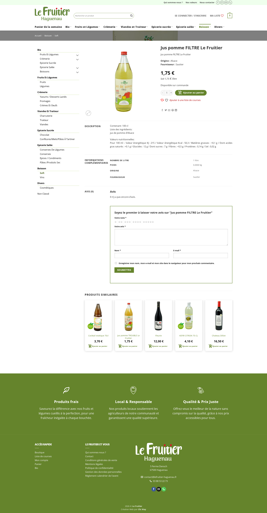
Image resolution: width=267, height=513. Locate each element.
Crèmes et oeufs (48, 105)
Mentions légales (94, 464)
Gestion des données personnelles (103, 471)
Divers (218, 26)
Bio (67, 26)
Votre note (120, 218)
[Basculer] (77, 55)
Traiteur (44, 120)
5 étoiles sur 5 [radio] (148, 222)
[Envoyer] (131, 15)
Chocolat (44, 134)
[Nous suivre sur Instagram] (222, 2)
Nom (117, 250)
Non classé (43, 193)
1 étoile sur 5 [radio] (115, 222)
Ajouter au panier (193, 92)
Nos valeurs (191, 2)
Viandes (44, 124)
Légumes (44, 86)
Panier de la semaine (48, 26)
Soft (56, 35)
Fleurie (158, 335)
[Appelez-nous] (230, 2)
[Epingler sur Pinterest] (172, 110)
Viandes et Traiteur (133, 26)
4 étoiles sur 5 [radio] (136, 222)
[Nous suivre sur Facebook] (218, 2)
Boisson (204, 26)
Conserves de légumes (52, 149)
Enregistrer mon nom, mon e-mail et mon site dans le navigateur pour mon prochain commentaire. (166, 263)
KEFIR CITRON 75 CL (188, 335)
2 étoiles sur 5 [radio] (120, 222)
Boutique (39, 452)
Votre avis (120, 226)
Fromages (45, 101)
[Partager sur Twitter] (166, 110)
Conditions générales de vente (101, 460)
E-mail (177, 250)
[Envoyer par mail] (169, 110)
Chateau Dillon (219, 335)
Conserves (45, 154)
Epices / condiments (50, 158)
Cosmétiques (47, 187)
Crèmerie (109, 26)
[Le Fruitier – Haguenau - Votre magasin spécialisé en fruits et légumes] (52, 13)
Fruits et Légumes (86, 26)
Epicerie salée (185, 26)
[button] (190, 15)
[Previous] (85, 327)
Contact (89, 456)
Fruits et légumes (49, 54)
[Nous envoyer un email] (226, 2)
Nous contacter (207, 2)
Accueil (38, 35)
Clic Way (142, 509)
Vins (42, 177)
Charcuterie (46, 115)
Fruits (43, 82)
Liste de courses (43, 456)
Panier (38, 464)
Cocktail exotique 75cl (98, 335)
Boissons (44, 71)
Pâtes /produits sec (50, 162)
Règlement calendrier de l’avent (101, 475)
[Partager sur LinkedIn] (176, 110)
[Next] (232, 327)
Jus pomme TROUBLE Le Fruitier (128, 336)
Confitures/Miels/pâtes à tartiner (57, 139)
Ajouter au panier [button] (99, 346)
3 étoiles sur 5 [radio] (127, 222)
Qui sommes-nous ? (173, 2)
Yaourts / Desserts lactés (53, 96)
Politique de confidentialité (99, 468)
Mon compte (41, 460)
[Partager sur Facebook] (162, 110)
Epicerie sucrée (161, 26)
